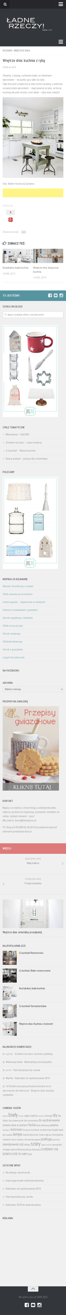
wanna (13, 1149)
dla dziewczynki (16, 1120)
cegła (26, 1115)
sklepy (27, 1144)
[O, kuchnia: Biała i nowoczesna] (10, 976)
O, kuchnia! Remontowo (31, 952)
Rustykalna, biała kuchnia (15, 267)
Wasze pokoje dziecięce (29, 1149)
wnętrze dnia (22, 50)
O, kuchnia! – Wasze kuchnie (21, 450)
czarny (33, 1115)
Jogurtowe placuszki (14, 657)
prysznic (56, 1139)
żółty (30, 1154)
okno (13, 1139)
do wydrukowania (49, 1120)
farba (32, 1125)
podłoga (46, 1139)
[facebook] (50, 295)
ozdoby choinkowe (25, 1139)
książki (55, 1129)
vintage (6, 1149)
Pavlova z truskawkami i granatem (20, 610)
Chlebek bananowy (12, 641)
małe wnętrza (45, 1135)
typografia (57, 1144)
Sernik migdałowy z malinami (18, 617)
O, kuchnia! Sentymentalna (32, 1006)
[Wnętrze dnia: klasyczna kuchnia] (48, 256)
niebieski (7, 1139)
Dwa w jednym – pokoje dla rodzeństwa (26, 458)
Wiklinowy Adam (14, 1062)
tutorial (49, 1145)
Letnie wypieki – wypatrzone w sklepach (24, 602)
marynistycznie (30, 1134)
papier (37, 1139)
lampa (17, 1134)
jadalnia (54, 1125)
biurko (20, 1116)
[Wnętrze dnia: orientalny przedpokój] (33, 914)
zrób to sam (19, 1154)
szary (36, 1144)
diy (55, 1115)
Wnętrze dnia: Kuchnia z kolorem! (36, 1023)
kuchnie (7, 50)
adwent (5, 1116)
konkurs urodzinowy (41, 1129)
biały (13, 1115)
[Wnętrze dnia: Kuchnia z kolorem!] (10, 1029)
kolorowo (17, 1130)
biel (23, 232)
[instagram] (61, 295)
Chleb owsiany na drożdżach (18, 594)
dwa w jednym (19, 1125)
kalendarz (6, 1130)
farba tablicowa (42, 1125)
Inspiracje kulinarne (15, 579)
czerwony (41, 1116)
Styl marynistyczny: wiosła (26, 1070)
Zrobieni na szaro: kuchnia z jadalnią (33, 1054)
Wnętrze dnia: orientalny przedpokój (22, 932)
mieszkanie (57, 1134)
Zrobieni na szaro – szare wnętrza (24, 442)
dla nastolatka (31, 1120)
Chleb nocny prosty (13, 625)
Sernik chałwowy (11, 633)
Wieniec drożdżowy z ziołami (18, 586)
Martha (9, 1078)
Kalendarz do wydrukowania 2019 (32, 1078)
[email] (56, 295)
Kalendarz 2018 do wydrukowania (23, 1204)
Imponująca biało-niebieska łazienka (25, 1180)
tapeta (43, 1145)
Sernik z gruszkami (13, 649)
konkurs (27, 1130)
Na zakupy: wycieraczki (18, 1172)
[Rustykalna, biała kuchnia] (18, 256)
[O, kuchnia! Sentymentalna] (10, 1011)
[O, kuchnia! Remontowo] (10, 958)
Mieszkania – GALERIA (17, 434)
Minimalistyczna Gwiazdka (38, 1062)
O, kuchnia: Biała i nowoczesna (34, 970)
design (48, 1115)
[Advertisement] (34, 193)
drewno (7, 1125)
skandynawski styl (13, 1144)
